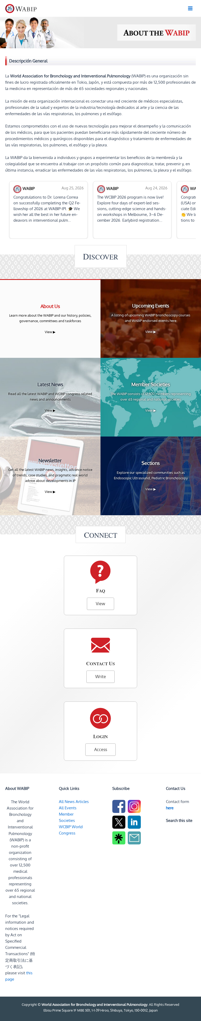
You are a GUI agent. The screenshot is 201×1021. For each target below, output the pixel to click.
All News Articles (74, 801)
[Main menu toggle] (190, 8)
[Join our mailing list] (135, 838)
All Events (67, 807)
